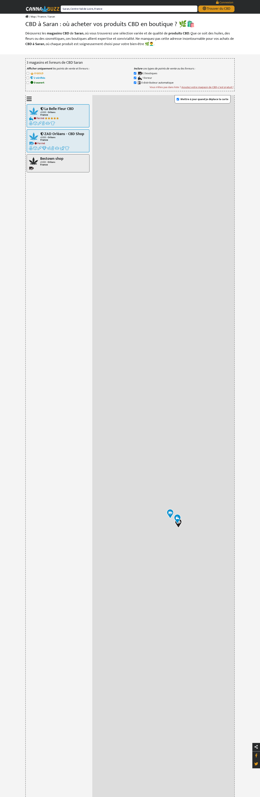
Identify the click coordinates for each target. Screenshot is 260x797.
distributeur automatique (157, 83)
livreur (147, 78)
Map (33, 16)
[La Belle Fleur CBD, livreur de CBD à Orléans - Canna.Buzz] (33, 111)
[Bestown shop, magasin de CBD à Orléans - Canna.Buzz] (33, 161)
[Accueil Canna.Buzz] (27, 16)
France (42, 16)
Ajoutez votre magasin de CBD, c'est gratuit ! (207, 87)
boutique (150, 73)
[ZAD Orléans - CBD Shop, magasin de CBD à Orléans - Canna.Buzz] (33, 136)
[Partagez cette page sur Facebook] (256, 756)
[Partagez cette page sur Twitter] (256, 764)
